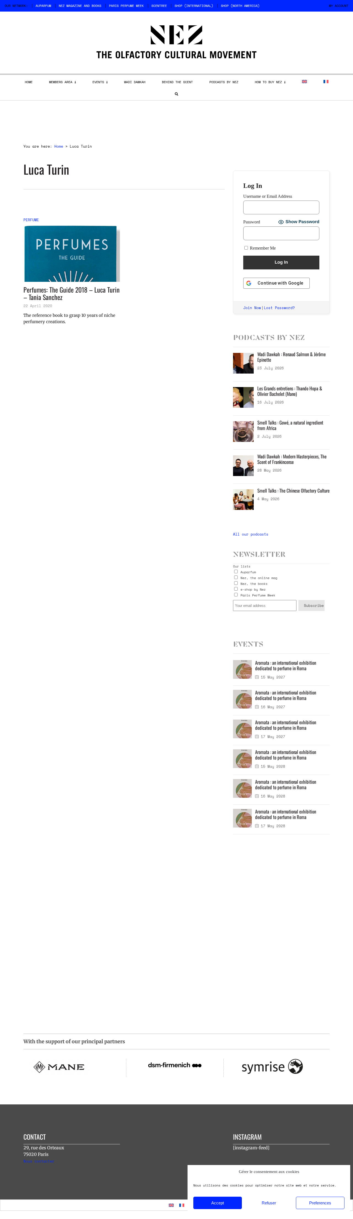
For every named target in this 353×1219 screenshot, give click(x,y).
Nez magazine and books (80, 5)
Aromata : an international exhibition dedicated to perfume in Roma (285, 665)
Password (251, 222)
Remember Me (262, 248)
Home (29, 82)
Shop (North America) (240, 5)
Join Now (252, 307)
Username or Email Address (267, 196)
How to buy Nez (268, 82)
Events (98, 82)
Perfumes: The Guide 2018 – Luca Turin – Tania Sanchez (71, 293)
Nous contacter (38, 1161)
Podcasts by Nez (223, 82)
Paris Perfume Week (126, 5)
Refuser (269, 1203)
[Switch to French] (326, 81)
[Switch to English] (171, 1205)
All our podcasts (250, 534)
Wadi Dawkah (134, 82)
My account (338, 5)
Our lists (241, 566)
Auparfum (43, 5)
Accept (217, 1203)
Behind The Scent (177, 82)
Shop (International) (194, 5)
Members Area (60, 82)
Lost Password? (279, 307)
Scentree (159, 5)
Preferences (320, 1203)
